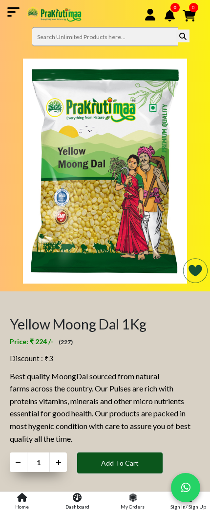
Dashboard (77, 507)
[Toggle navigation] (44, 14)
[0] (176, 28)
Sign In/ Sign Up (188, 507)
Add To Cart (120, 463)
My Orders (133, 507)
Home (22, 507)
